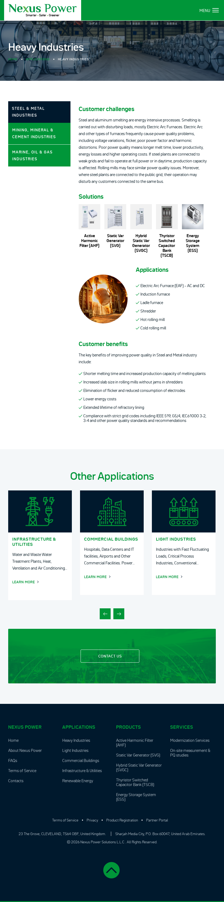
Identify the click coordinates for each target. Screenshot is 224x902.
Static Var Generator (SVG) (138, 755)
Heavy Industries (76, 740)
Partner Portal (157, 820)
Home (13, 59)
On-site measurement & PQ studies (190, 752)
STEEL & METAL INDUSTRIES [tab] (28, 111)
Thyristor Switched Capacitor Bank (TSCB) (135, 782)
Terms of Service (22, 770)
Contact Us (110, 656)
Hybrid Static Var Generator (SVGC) (139, 767)
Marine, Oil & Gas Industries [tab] (32, 155)
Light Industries (75, 750)
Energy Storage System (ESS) (136, 797)
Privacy (92, 820)
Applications (38, 59)
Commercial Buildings (80, 760)
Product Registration (122, 820)
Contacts (15, 780)
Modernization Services (190, 740)
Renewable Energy (77, 780)
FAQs (12, 760)
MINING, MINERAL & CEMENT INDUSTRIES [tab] (34, 133)
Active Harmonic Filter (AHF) (134, 742)
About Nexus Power (25, 750)
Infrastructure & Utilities (82, 770)
